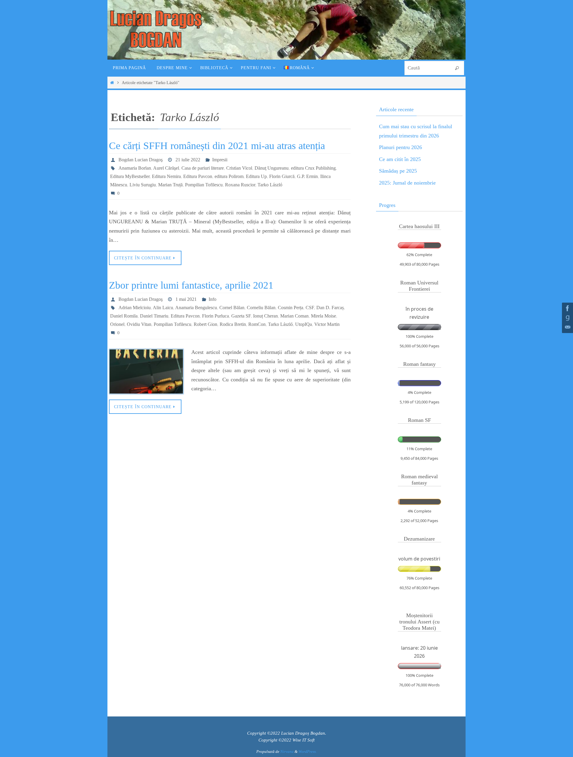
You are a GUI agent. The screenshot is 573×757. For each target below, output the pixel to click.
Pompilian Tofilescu (204, 184)
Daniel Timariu (154, 315)
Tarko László (270, 184)
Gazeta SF (241, 315)
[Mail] (567, 327)
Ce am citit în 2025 (400, 159)
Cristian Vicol (239, 168)
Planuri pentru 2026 (400, 147)
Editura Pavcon (197, 176)
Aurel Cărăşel (166, 168)
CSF (310, 307)
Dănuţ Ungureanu (272, 168)
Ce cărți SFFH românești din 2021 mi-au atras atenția (217, 145)
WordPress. (307, 751)
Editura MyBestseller (130, 176)
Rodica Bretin (233, 324)
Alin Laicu (163, 307)
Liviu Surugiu (143, 184)
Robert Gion (205, 324)
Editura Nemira (166, 176)
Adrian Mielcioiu (134, 307)
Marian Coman (294, 315)
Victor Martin (327, 324)
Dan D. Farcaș (330, 307)
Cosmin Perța (290, 307)
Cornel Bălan (231, 307)
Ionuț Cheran (265, 315)
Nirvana (287, 751)
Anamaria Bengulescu (196, 307)
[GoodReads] (567, 317)
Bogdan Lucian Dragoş (140, 159)
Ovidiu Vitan (139, 324)
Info (212, 299)
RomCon (257, 324)
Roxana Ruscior (240, 184)
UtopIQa (303, 324)
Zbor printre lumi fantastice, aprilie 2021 (191, 285)
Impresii (219, 159)
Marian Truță (170, 184)
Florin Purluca (215, 315)
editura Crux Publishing (313, 168)
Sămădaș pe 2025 (398, 171)
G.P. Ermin (307, 176)
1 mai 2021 (186, 299)
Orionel (117, 324)
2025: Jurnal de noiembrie (407, 183)
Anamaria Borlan (134, 168)
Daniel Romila (124, 315)
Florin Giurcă (282, 176)
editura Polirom (229, 176)
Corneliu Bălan (261, 307)
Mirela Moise (323, 315)
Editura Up (256, 176)
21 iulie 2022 (187, 159)
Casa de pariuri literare (202, 168)
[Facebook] (567, 308)
